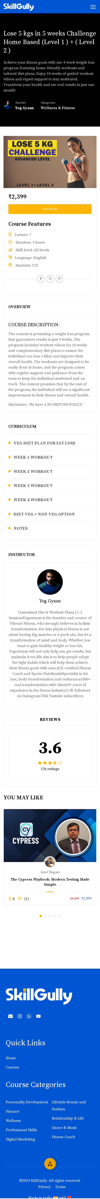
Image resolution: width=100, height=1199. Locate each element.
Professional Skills (21, 1130)
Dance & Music (64, 1127)
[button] (41, 916)
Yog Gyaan (50, 601)
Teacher (20, 103)
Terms (60, 1187)
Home (11, 1058)
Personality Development (27, 1102)
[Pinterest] (59, 279)
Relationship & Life (68, 1118)
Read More (50, 835)
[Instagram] (19, 1016)
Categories (48, 103)
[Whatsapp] (29, 1016)
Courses (12, 1067)
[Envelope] (10, 1016)
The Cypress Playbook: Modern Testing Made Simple (50, 882)
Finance (12, 1111)
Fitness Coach (63, 1137)
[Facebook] (40, 279)
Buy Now (50, 209)
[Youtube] (38, 1016)
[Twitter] (50, 279)
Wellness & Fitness (58, 108)
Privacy (44, 1187)
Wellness (13, 1120)
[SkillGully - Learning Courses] (18, 7)
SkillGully (39, 1180)
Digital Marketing (20, 1139)
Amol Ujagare (50, 872)
